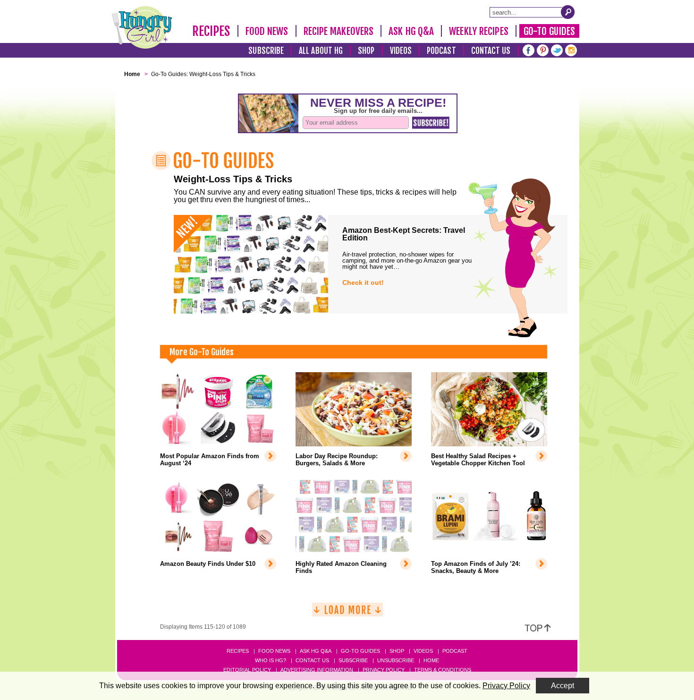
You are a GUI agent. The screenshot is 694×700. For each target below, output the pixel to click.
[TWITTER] (557, 49)
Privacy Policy (384, 670)
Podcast (441, 51)
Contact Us (491, 51)
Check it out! (363, 282)
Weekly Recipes (478, 31)
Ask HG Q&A (411, 31)
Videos (401, 51)
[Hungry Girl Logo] (142, 27)
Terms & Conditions (442, 670)
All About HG (321, 51)
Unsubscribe (395, 660)
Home (431, 660)
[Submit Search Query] (568, 12)
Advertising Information (316, 670)
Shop (366, 51)
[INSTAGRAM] (571, 49)
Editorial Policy (247, 670)
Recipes (211, 31)
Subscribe (266, 51)
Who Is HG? (270, 660)
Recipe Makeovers (339, 31)
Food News (266, 31)
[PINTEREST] (543, 49)
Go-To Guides (549, 31)
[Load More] (347, 613)
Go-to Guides (360, 651)
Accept (562, 686)
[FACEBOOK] (528, 49)
